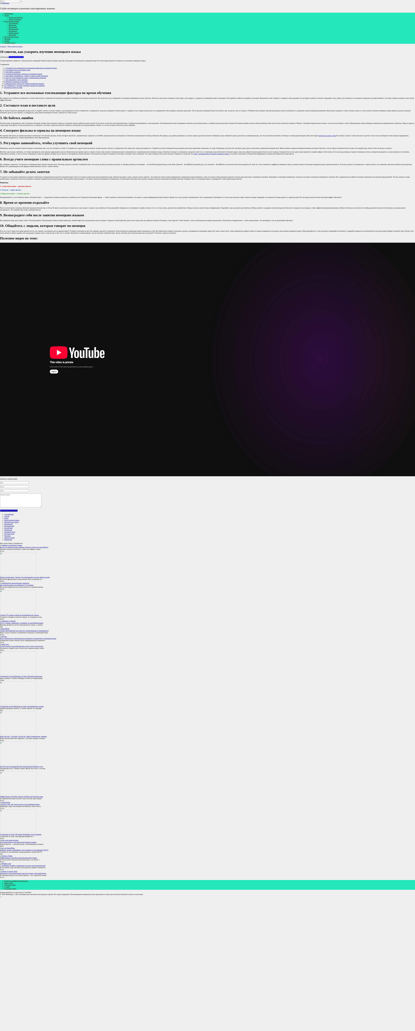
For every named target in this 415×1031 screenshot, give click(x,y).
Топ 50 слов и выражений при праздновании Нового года (21, 766)
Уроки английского (16, 17)
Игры (6, 518)
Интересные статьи (11, 37)
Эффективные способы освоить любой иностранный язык (21, 797)
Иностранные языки (11, 21)
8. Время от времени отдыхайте (16, 82)
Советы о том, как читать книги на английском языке (20, 804)
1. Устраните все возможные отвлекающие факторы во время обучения (30, 68)
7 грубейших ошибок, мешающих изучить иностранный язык (22, 866)
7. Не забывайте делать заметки (16, 80)
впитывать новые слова (327, 136)
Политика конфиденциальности (16, 881)
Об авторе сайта (10, 889)
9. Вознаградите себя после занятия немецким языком (24, 84)
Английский (13, 23)
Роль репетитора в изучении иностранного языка (18, 842)
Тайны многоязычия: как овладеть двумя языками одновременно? (24, 631)
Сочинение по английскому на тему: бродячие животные (21, 676)
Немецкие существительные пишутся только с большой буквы (23, 873)
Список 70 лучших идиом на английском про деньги (19, 615)
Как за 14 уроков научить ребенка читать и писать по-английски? (24, 547)
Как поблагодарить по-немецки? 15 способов (17, 585)
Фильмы (7, 39)
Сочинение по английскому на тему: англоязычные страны (22, 706)
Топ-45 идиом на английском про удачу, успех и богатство (21, 646)
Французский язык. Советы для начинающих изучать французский (25, 577)
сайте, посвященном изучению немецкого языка (211, 154)
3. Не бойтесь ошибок (12, 72)
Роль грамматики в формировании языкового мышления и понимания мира (28, 638)
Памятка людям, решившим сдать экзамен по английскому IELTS (24, 850)
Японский (12, 35)
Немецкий (12, 25)
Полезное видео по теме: (13, 87)
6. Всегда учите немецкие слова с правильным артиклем (25, 78)
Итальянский (13, 29)
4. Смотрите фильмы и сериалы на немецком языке (23, 74)
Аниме (6, 41)
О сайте (7, 887)
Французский (14, 33)
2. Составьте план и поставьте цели (17, 70)
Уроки (6, 15)
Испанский (13, 27)
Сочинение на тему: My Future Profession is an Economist (20, 834)
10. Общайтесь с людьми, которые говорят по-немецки (24, 86)
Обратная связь (10, 885)
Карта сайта (8, 883)
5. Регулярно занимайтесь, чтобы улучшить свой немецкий (26, 76)
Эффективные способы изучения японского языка (18, 858)
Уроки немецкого (15, 19)
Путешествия (9, 534)
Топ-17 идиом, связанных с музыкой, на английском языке (21, 623)
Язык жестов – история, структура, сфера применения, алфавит (23, 736)
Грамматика (8, 13)
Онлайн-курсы (9, 43)
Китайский (13, 31)
